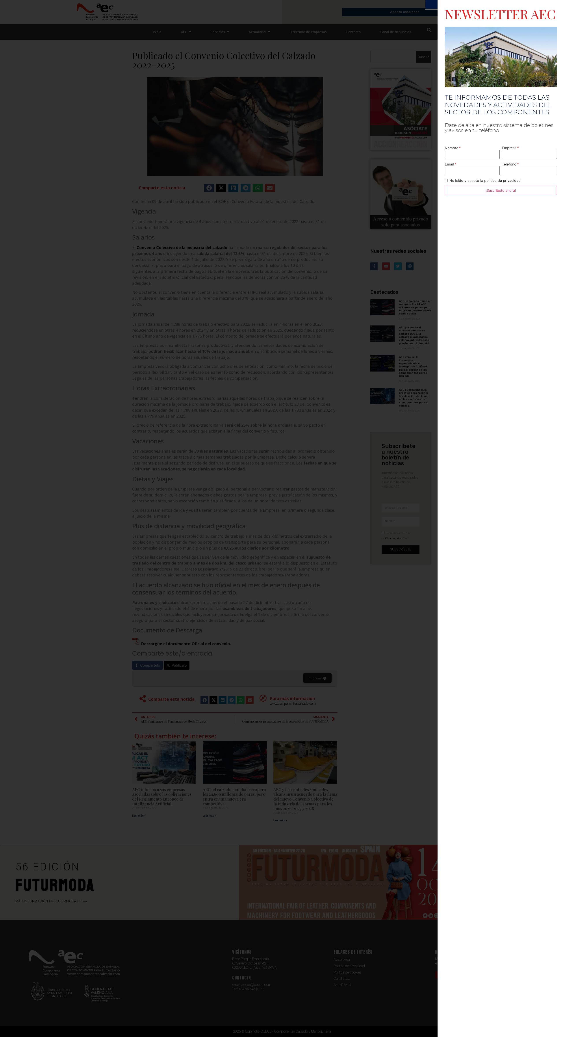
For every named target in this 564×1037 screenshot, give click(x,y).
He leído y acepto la (485, 180)
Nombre (451, 148)
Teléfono (509, 164)
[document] (282, 518)
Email (449, 164)
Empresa (509, 148)
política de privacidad (502, 180)
